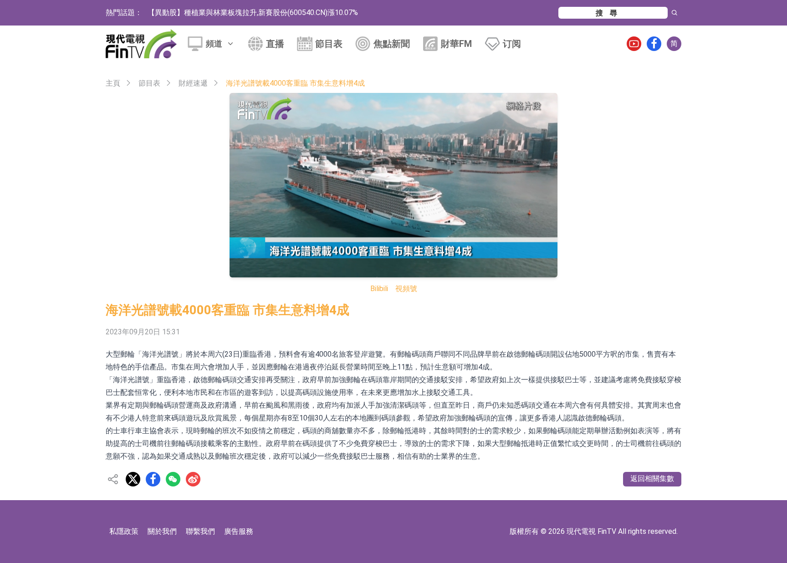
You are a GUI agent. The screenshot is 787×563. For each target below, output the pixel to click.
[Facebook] (654, 43)
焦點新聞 (391, 43)
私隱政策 (123, 531)
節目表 (328, 43)
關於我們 (162, 531)
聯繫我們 (200, 531)
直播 (275, 43)
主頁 (113, 83)
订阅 (512, 43)
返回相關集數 (652, 478)
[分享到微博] (193, 479)
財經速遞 (193, 83)
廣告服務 (238, 531)
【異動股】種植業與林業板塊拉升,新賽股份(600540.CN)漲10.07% (253, 12)
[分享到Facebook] (153, 479)
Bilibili (379, 288)
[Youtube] (634, 43)
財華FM (456, 43)
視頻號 (406, 288)
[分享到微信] (173, 479)
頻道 (214, 43)
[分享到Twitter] (133, 479)
